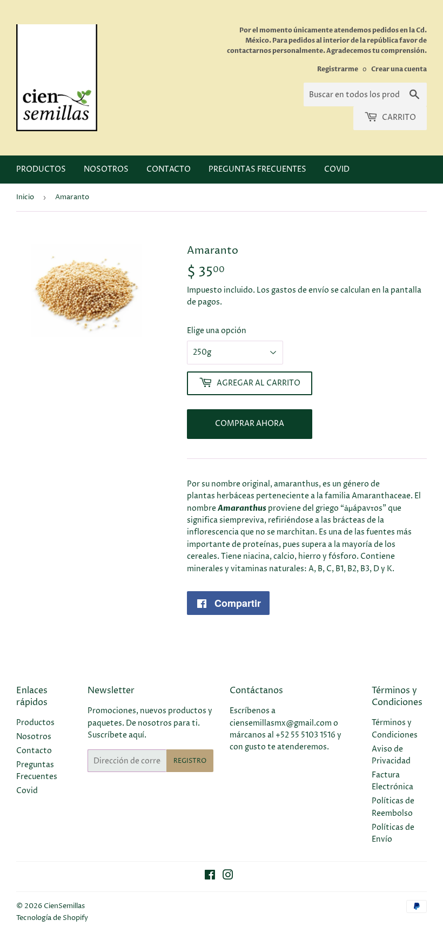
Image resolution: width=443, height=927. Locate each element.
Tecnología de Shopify (52, 918)
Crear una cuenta (399, 69)
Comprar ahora (249, 423)
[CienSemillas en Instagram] (228, 876)
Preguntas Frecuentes (257, 169)
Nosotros (106, 169)
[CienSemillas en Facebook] (210, 876)
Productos (41, 169)
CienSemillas (64, 906)
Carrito (398, 117)
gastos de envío (300, 290)
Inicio (25, 197)
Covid (337, 169)
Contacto (168, 169)
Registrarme (337, 69)
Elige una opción (216, 331)
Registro (189, 761)
